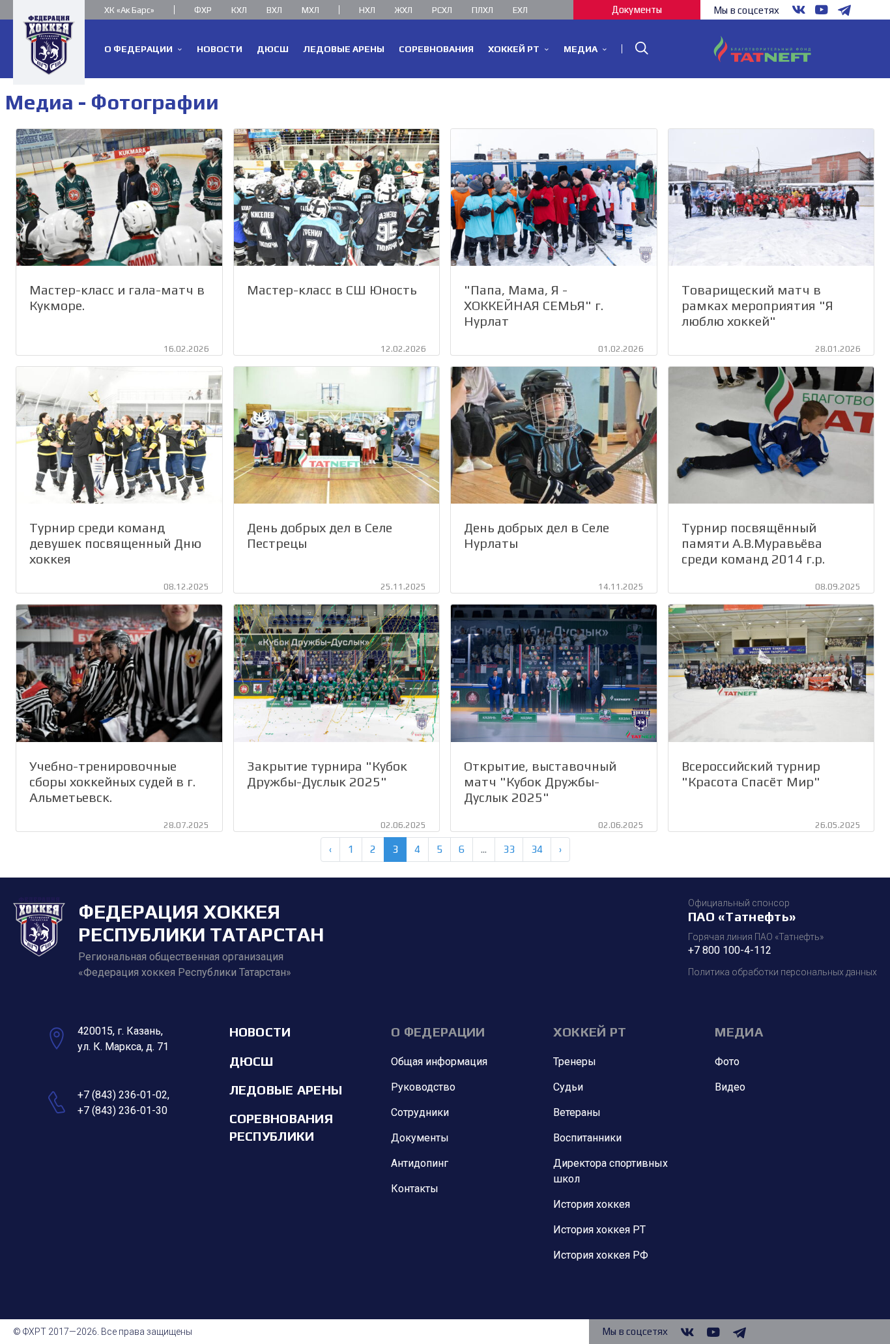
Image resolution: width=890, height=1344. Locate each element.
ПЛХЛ (482, 10)
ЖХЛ (403, 10)
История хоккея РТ (599, 1229)
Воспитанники (587, 1138)
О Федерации (438, 1031)
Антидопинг (419, 1163)
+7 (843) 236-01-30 (122, 1110)
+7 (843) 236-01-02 (122, 1095)
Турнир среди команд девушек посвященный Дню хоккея (115, 543)
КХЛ (239, 10)
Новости (260, 1031)
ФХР (203, 10)
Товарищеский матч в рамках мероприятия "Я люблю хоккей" (757, 305)
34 (537, 849)
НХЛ (367, 10)
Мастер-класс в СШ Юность (331, 289)
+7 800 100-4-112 (729, 950)
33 (509, 849)
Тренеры (574, 1061)
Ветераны (577, 1112)
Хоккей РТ (590, 1031)
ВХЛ (274, 10)
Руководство (423, 1087)
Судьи (568, 1087)
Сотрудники (420, 1112)
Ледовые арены (286, 1089)
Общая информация (439, 1061)
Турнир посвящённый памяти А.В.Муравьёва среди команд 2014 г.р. (753, 543)
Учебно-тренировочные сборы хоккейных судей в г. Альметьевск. (112, 781)
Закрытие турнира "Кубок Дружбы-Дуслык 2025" (327, 773)
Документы (637, 9)
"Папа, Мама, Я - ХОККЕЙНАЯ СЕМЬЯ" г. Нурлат (533, 305)
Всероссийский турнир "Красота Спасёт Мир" (751, 773)
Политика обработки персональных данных (782, 972)
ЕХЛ (520, 10)
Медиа (739, 1031)
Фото (727, 1061)
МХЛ (310, 10)
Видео (730, 1087)
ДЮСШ (251, 1060)
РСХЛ (442, 10)
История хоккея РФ (600, 1255)
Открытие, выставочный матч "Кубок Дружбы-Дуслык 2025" (540, 781)
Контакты (414, 1188)
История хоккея (591, 1204)
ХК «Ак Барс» (129, 10)
